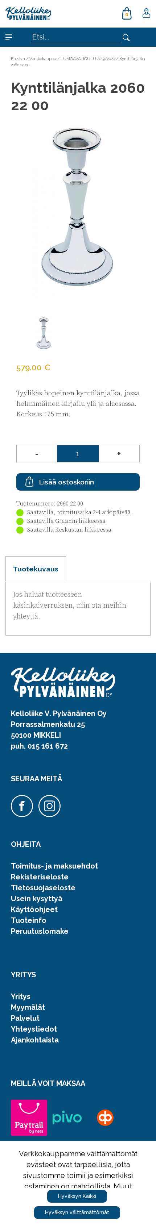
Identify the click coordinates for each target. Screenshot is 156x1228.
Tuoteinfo (28, 920)
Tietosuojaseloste (43, 887)
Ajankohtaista (35, 1040)
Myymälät (28, 1007)
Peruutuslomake (40, 931)
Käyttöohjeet (34, 909)
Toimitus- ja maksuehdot (54, 866)
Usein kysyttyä (36, 898)
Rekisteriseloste (40, 877)
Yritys (20, 996)
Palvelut (25, 1018)
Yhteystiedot (34, 1029)
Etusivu (18, 58)
